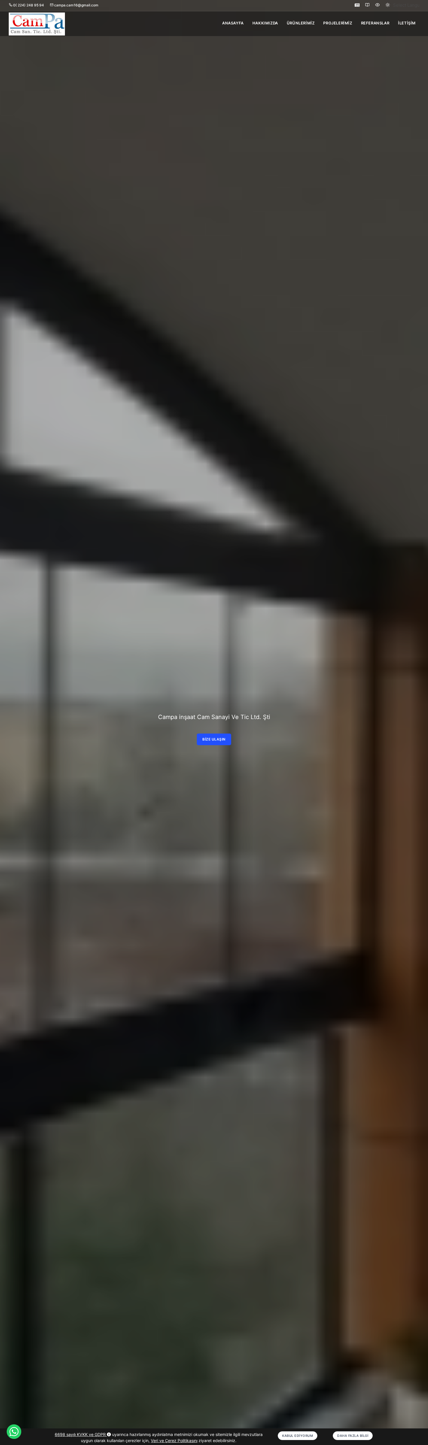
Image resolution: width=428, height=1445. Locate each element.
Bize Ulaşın (214, 739)
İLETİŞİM (407, 23)
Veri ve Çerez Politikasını (174, 1440)
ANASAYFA (233, 23)
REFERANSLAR (375, 23)
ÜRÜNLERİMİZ (301, 23)
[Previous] (11, 727)
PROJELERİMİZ (337, 23)
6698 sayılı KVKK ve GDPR (81, 1434)
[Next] (416, 727)
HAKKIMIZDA (265, 23)
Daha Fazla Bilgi (352, 1436)
